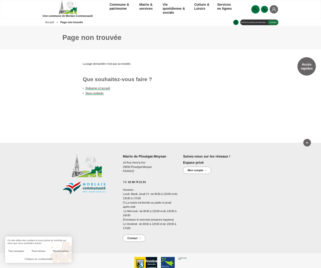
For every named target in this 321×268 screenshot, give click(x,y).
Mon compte (195, 170)
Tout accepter (16, 251)
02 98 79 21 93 (137, 182)
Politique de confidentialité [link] (38, 259)
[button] (236, 22)
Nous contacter (94, 93)
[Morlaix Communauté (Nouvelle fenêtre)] (90, 190)
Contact (132, 238)
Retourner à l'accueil (98, 88)
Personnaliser (61, 251)
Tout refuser (38, 251)
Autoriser (273, 22)
